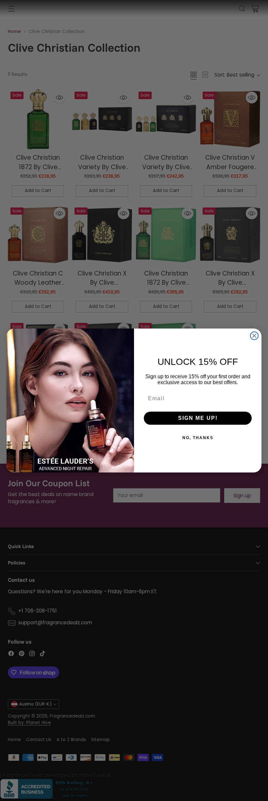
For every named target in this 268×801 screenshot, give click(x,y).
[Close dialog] (254, 336)
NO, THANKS (197, 438)
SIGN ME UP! (198, 418)
